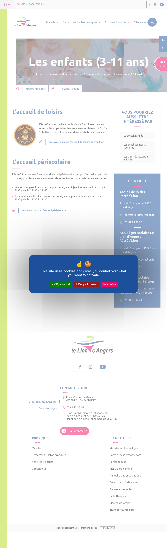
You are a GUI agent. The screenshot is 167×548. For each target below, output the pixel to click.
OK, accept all (62, 284)
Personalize (109, 284)
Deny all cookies (88, 284)
